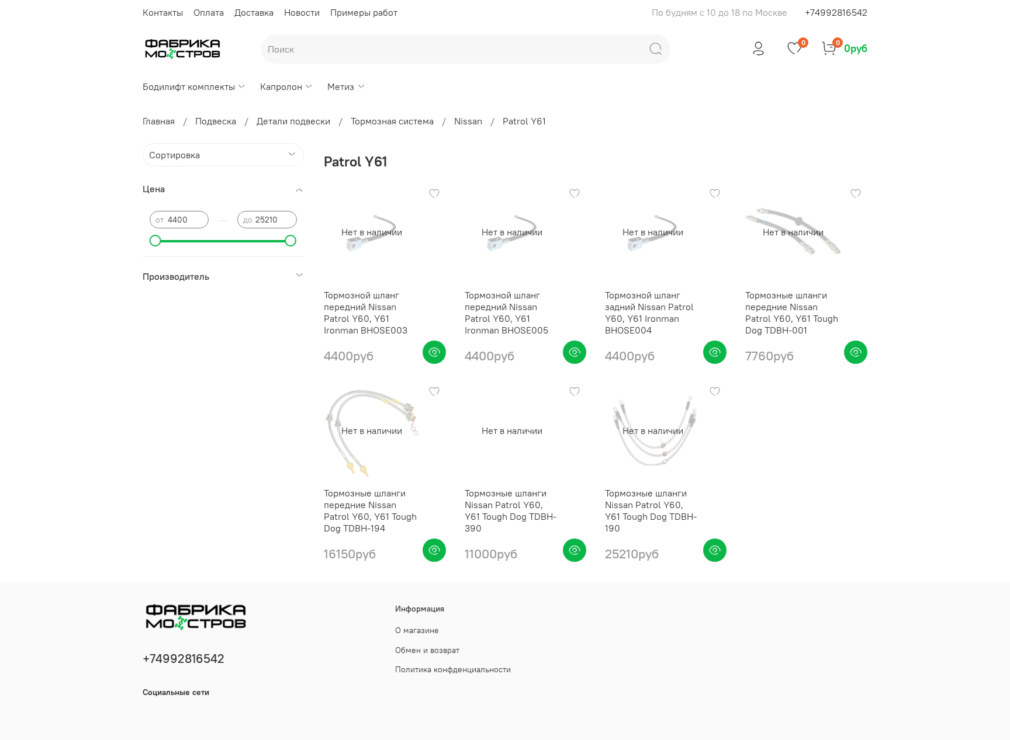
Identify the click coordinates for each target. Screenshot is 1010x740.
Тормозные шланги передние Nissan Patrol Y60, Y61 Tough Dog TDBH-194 (370, 510)
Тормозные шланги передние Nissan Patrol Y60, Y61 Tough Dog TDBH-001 (791, 312)
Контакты (163, 12)
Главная (159, 121)
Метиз (340, 86)
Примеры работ (363, 12)
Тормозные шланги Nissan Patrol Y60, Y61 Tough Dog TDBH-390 (510, 510)
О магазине (417, 630)
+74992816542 (836, 12)
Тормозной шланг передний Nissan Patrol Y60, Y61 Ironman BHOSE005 (506, 312)
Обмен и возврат (427, 650)
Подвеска (215, 121)
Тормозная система (392, 121)
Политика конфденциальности (453, 669)
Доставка (254, 12)
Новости (302, 12)
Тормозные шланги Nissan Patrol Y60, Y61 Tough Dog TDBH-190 (651, 510)
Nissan (468, 121)
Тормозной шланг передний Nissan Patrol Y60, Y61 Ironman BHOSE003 (365, 312)
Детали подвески (293, 121)
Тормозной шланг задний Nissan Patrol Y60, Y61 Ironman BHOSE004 (649, 312)
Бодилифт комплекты (189, 86)
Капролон (281, 86)
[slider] (155, 240)
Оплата (208, 12)
